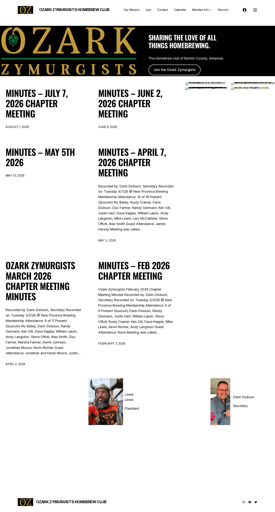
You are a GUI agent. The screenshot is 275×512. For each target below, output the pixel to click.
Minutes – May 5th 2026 (40, 157)
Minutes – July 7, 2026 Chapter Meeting (37, 103)
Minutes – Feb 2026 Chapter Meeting (134, 270)
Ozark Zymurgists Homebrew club (74, 9)
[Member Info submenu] (211, 10)
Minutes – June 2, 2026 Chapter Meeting (130, 103)
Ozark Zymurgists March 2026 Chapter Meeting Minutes (40, 280)
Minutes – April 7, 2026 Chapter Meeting (132, 162)
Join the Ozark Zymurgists (174, 70)
